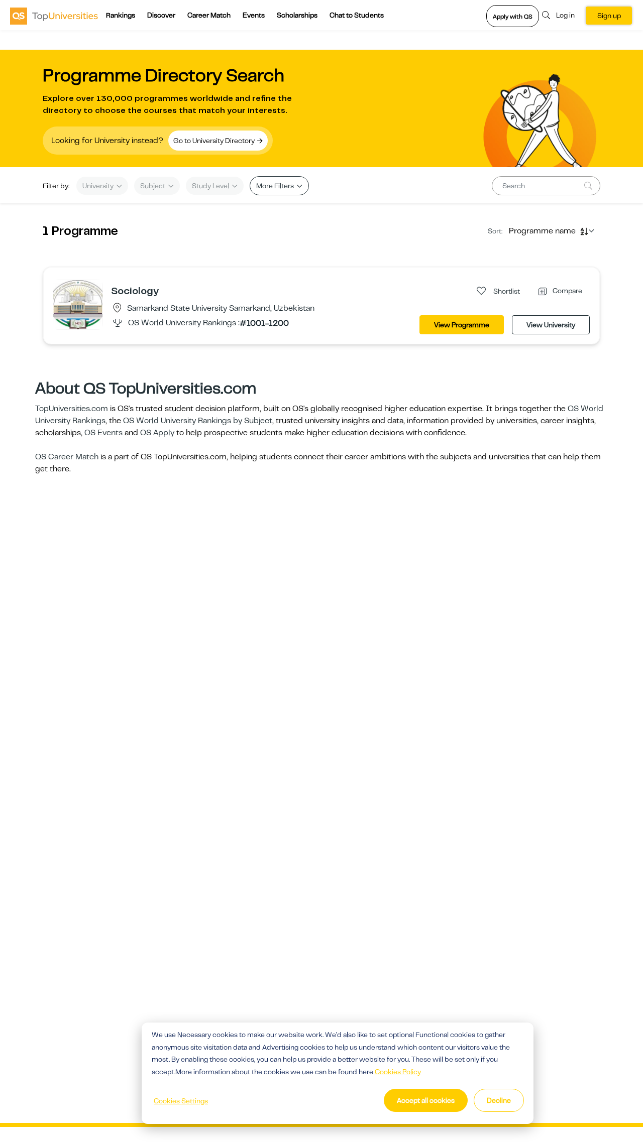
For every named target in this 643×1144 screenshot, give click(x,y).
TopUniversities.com (71, 409)
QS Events (103, 433)
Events (254, 15)
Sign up (609, 15)
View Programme (461, 324)
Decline (499, 1100)
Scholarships (297, 15)
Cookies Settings (181, 1100)
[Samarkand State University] (77, 304)
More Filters (275, 185)
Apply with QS (512, 17)
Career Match (209, 15)
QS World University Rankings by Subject (197, 421)
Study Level (211, 185)
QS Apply (157, 433)
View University (550, 324)
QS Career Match (66, 457)
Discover (161, 15)
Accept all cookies (426, 1100)
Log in (565, 15)
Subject (153, 185)
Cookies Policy (398, 1071)
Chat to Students (357, 15)
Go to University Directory (214, 140)
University (98, 185)
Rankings (120, 15)
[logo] (54, 16)
